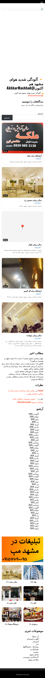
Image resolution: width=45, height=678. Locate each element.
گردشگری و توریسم (31, 657)
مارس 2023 (34, 520)
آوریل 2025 (34, 455)
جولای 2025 (34, 447)
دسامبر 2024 (34, 466)
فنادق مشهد (34, 654)
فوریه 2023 (34, 523)
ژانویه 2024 (34, 494)
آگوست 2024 (34, 476)
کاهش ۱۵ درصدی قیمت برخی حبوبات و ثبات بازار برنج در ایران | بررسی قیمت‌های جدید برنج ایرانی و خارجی (22, 365)
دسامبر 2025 (34, 434)
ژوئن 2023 (35, 512)
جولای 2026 (34, 416)
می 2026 (35, 421)
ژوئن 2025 (35, 450)
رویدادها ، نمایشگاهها (31, 646)
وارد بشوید (24, 105)
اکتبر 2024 (35, 471)
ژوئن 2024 (35, 481)
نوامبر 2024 (34, 468)
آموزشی (35, 641)
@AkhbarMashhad (35, 96)
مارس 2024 (34, 489)
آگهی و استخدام (33, 638)
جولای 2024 (34, 479)
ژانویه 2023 (34, 525)
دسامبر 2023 (34, 497)
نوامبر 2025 (34, 437)
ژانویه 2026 (34, 432)
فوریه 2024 (34, 492)
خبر (37, 644)
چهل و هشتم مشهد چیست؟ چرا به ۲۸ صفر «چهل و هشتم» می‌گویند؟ (23, 359)
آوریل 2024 (34, 486)
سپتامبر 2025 (33, 442)
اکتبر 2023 (35, 502)
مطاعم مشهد (33, 659)
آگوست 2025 (34, 445)
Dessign (26, 674)
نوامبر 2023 (34, 499)
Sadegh (40, 390)
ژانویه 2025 (34, 463)
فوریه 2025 (34, 460)
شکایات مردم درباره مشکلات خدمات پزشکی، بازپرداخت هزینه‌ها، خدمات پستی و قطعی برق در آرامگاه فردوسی (24, 376)
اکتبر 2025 (35, 440)
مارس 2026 (34, 427)
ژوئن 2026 (35, 419)
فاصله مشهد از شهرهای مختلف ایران (29, 371)
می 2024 (35, 484)
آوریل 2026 (34, 424)
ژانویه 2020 (34, 528)
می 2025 (35, 453)
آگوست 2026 (34, 414)
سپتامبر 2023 (33, 505)
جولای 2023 (34, 510)
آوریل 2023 (34, 518)
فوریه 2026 (34, 429)
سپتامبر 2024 (33, 473)
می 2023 (35, 515)
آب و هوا (35, 636)
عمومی (36, 651)
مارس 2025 (34, 458)
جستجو (40, 113)
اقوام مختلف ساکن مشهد (33, 368)
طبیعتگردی (34, 649)
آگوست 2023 (34, 507)
